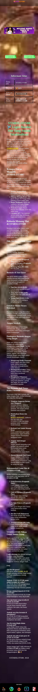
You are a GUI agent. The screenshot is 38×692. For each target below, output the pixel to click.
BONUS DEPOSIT (17, 417)
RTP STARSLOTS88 (21, 93)
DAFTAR (29, 57)
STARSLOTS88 (12, 148)
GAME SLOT (23, 571)
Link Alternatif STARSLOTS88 (21, 100)
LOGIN (10, 57)
